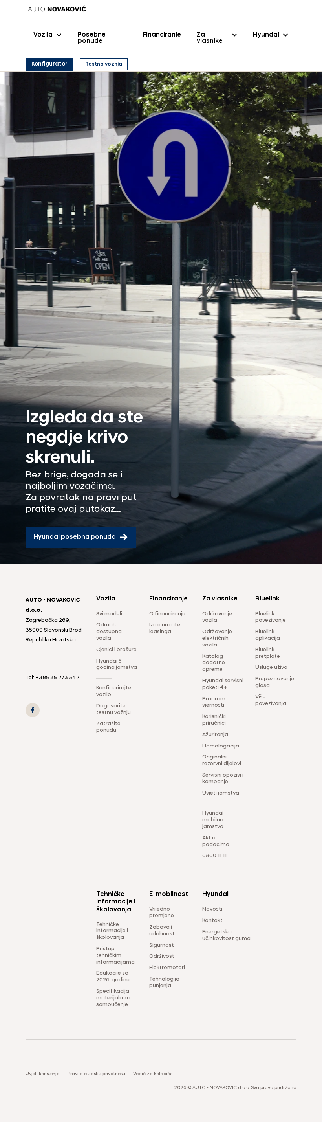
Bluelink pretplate (267, 653)
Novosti (212, 909)
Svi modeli (109, 614)
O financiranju (167, 614)
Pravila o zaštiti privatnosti (96, 1074)
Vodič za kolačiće (152, 1074)
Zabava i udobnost (162, 930)
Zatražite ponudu (108, 727)
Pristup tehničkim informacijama (115, 955)
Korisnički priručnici (214, 720)
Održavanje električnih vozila (217, 638)
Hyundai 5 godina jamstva (116, 664)
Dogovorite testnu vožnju (113, 709)
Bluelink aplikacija (267, 635)
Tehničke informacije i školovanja (112, 931)
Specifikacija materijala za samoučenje (113, 998)
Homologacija (220, 746)
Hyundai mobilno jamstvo (212, 820)
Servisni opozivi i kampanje (222, 778)
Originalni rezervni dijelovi (221, 760)
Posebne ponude (92, 38)
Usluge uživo (271, 667)
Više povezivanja (270, 700)
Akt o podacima (215, 841)
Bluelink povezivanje (270, 617)
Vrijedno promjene (161, 912)
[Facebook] (33, 710)
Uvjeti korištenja (43, 1074)
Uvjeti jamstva (220, 793)
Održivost (161, 956)
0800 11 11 (214, 856)
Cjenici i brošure (116, 650)
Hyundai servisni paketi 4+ (222, 684)
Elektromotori (167, 968)
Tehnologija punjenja (164, 982)
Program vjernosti (213, 702)
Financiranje (162, 35)
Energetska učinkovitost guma (226, 935)
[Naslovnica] (57, 9)
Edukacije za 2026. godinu (113, 976)
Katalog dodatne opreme (213, 663)
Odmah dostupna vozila (109, 631)
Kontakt (212, 921)
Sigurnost (161, 945)
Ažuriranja (215, 735)
